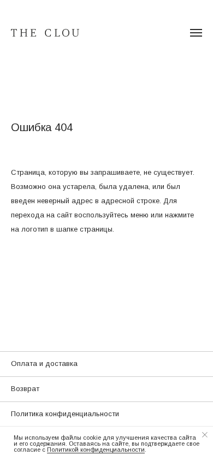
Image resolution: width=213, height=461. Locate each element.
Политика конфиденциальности (65, 414)
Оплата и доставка (44, 363)
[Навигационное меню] (196, 33)
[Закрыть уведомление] (204, 434)
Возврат (25, 389)
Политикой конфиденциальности (96, 449)
